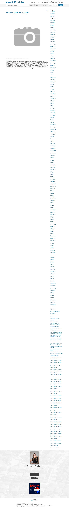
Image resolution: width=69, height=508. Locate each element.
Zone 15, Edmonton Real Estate (55, 395)
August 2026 (52, 22)
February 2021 (53, 110)
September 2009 (53, 288)
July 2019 (52, 136)
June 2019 (52, 138)
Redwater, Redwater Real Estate (56, 330)
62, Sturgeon (52, 316)
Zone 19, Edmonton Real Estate (55, 403)
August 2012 (52, 242)
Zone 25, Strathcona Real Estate (56, 417)
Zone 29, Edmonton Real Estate (55, 422)
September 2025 (53, 36)
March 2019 (52, 143)
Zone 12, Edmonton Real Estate (55, 386)
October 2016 (52, 184)
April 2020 (52, 122)
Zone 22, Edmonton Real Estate (55, 412)
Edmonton (52, 320)
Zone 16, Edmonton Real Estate (55, 398)
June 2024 (52, 53)
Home (32, 2)
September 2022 (53, 81)
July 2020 (52, 117)
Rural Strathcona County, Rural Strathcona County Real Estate (55, 339)
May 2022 (52, 87)
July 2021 (52, 101)
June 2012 (52, 245)
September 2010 (53, 271)
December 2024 (53, 44)
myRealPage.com (34, 500)
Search (60, 5)
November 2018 (53, 150)
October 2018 (52, 152)
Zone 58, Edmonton (53, 435)
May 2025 (52, 39)
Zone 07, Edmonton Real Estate (55, 374)
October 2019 (52, 131)
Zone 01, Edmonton (53, 358)
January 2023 (52, 79)
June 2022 (52, 86)
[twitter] (34, 478)
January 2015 (52, 210)
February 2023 (53, 77)
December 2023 (53, 63)
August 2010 (52, 273)
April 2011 (52, 264)
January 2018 (52, 167)
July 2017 (52, 171)
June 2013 (52, 229)
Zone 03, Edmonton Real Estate (55, 365)
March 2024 (52, 58)
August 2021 (52, 100)
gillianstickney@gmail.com (50, 495)
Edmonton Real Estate (54, 321)
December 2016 (53, 181)
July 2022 (52, 84)
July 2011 (52, 259)
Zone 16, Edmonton (53, 396)
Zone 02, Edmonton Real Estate (55, 362)
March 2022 (52, 91)
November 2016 (53, 183)
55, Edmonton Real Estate (54, 314)
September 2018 (53, 153)
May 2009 (52, 295)
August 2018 (52, 155)
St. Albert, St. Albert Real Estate (55, 351)
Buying (39, 2)
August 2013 (52, 228)
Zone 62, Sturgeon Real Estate (55, 443)
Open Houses (52, 15)
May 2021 (52, 105)
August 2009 (52, 290)
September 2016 (53, 186)
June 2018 (52, 158)
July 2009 (52, 292)
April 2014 (52, 221)
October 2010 (52, 269)
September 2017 (53, 169)
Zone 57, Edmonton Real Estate (55, 433)
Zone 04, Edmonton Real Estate (55, 369)
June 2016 (52, 191)
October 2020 (52, 112)
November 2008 (53, 306)
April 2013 (52, 233)
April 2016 (52, 195)
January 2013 (52, 235)
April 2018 (52, 162)
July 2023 (52, 70)
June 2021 (52, 103)
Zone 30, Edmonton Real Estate (55, 424)
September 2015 (53, 198)
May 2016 (52, 193)
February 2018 (53, 165)
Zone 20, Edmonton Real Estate (55, 407)
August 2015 (52, 200)
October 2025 (52, 34)
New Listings (52, 13)
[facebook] (32, 478)
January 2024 (52, 62)
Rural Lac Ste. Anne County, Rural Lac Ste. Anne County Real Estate (56, 333)
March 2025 (52, 41)
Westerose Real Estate (54, 355)
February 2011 (53, 267)
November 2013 (53, 224)
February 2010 (53, 283)
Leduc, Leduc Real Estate (54, 326)
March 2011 (52, 266)
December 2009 (53, 285)
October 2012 (52, 238)
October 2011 (52, 254)
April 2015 (52, 207)
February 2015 (53, 209)
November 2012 (53, 236)
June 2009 (52, 293)
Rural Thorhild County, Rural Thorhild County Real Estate (55, 341)
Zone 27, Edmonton (53, 419)
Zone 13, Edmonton (53, 388)
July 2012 (52, 243)
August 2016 (52, 188)
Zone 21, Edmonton (53, 409)
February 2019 (53, 145)
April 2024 (52, 56)
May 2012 (52, 247)
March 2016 (52, 197)
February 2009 (53, 300)
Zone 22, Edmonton (53, 410)
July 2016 (52, 190)
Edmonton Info (46, 2)
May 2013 (52, 231)
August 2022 (52, 82)
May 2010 (52, 278)
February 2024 (53, 60)
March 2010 (52, 281)
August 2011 (52, 257)
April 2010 (52, 280)
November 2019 (53, 129)
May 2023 (52, 74)
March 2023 (52, 75)
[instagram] (37, 478)
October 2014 (52, 212)
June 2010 (52, 276)
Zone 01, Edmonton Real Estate (55, 360)
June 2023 (52, 72)
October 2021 (52, 96)
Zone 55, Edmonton (53, 428)
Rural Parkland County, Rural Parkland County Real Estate (55, 336)
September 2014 (53, 214)
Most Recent (52, 20)
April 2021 (52, 107)
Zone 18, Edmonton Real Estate (55, 402)
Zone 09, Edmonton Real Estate (55, 379)
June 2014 (52, 217)
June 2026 (52, 25)
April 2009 (52, 297)
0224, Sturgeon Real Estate (55, 311)
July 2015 (52, 202)
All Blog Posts (52, 11)
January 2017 (52, 179)
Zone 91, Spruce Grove (54, 447)
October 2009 (52, 287)
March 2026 (52, 29)
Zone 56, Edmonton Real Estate (55, 431)
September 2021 (53, 98)
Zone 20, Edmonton (53, 405)
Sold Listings (52, 16)
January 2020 (52, 126)
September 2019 (53, 132)
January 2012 (52, 252)
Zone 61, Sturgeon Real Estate (55, 440)
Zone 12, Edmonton (53, 384)
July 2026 (52, 23)
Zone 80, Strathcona (54, 445)
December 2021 (53, 94)
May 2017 (52, 174)
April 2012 (52, 248)
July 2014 (52, 216)
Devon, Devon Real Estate (55, 318)
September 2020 (53, 113)
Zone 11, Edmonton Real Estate (55, 383)
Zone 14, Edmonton (53, 390)
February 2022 (53, 93)
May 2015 (52, 205)
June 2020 (52, 119)
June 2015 (52, 203)
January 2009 (52, 302)
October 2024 (52, 46)
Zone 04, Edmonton (53, 367)
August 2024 (52, 49)
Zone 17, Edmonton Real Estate (55, 400)
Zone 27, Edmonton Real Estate (55, 421)
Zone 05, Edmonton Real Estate (55, 370)
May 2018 (52, 160)
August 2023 (52, 68)
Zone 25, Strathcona (54, 415)
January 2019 (52, 146)
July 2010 (52, 274)
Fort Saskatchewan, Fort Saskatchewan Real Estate (55, 324)
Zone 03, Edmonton (53, 364)
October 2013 (52, 226)
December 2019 (53, 127)
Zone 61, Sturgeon (53, 438)
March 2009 (52, 299)
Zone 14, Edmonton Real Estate (13, 14)
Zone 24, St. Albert (53, 414)
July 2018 (52, 157)
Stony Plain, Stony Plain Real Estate (56, 353)
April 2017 (52, 176)
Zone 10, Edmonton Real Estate (55, 381)
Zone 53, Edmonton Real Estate (55, 426)
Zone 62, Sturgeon (53, 441)
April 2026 (52, 27)
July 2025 (52, 37)
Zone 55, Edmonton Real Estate (55, 429)
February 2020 (53, 124)
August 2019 (52, 134)
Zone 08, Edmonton (53, 376)
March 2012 (52, 250)
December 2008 (53, 304)
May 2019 (52, 139)
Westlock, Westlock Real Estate (55, 357)
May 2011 (52, 262)
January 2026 (52, 32)
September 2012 (53, 240)
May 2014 (52, 219)
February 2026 (53, 30)
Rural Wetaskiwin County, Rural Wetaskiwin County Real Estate (56, 344)
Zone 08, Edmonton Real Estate (55, 377)
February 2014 (53, 222)
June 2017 (52, 172)
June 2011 (52, 261)
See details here (8, 60)
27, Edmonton (52, 313)
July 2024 (52, 51)
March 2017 (52, 177)
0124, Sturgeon (53, 309)
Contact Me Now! (34, 474)
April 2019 (52, 141)
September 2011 (53, 255)
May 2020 (52, 120)
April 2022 (52, 89)
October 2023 (52, 65)
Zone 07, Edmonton (53, 372)
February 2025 (53, 42)
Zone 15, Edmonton (53, 393)
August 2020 (52, 115)
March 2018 (52, 164)
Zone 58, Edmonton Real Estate (55, 436)
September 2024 (53, 48)
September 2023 (53, 67)
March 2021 (52, 108)
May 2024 (52, 55)
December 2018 (53, 148)
